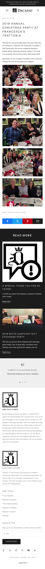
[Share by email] (38, 221)
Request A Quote (8, 512)
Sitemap (5, 516)
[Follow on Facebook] (3, 550)
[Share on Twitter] (17, 221)
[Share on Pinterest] (28, 221)
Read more (6, 301)
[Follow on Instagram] (16, 550)
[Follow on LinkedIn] (35, 550)
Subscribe (11, 541)
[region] (22, 370)
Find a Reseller (7, 496)
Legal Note (22, 563)
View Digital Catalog (10, 504)
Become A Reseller (9, 500)
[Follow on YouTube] (28, 550)
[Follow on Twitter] (10, 550)
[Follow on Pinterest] (22, 550)
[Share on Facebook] (7, 221)
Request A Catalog (9, 508)
